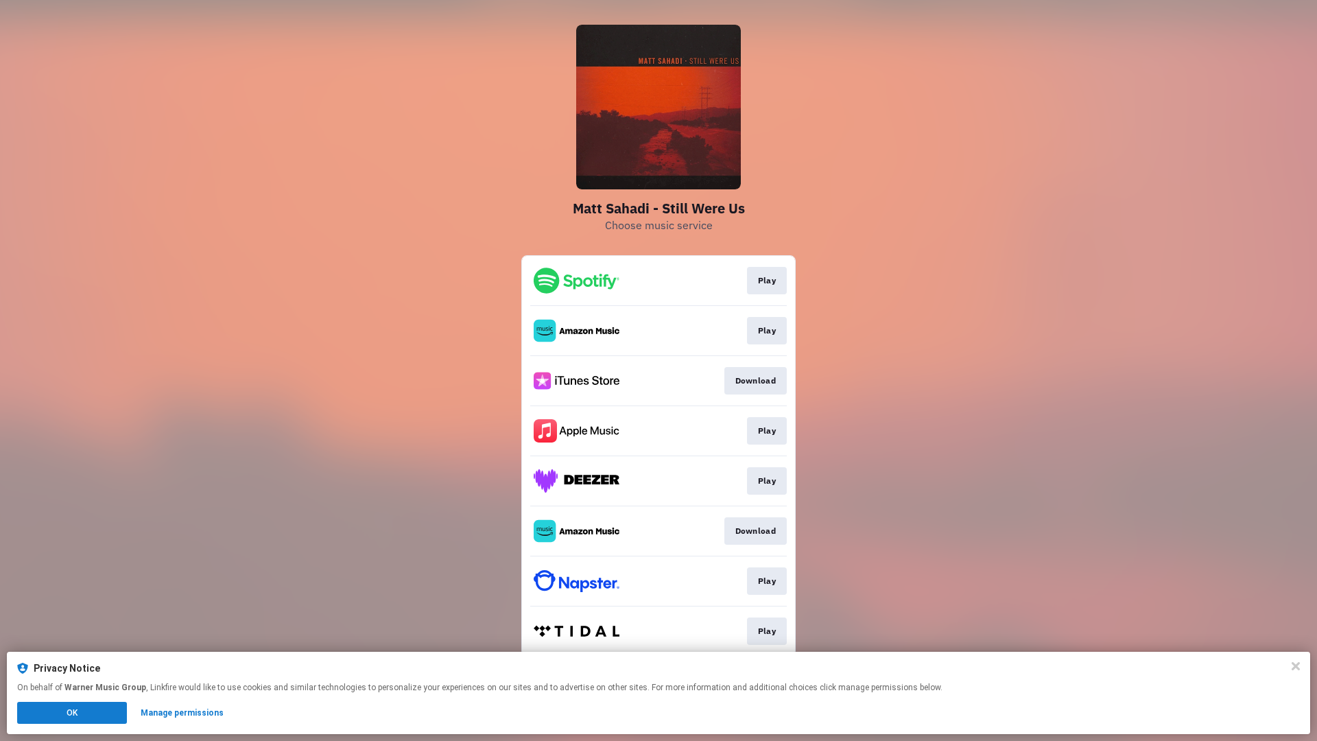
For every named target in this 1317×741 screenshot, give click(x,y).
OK (72, 713)
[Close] (1296, 666)
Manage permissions (182, 713)
